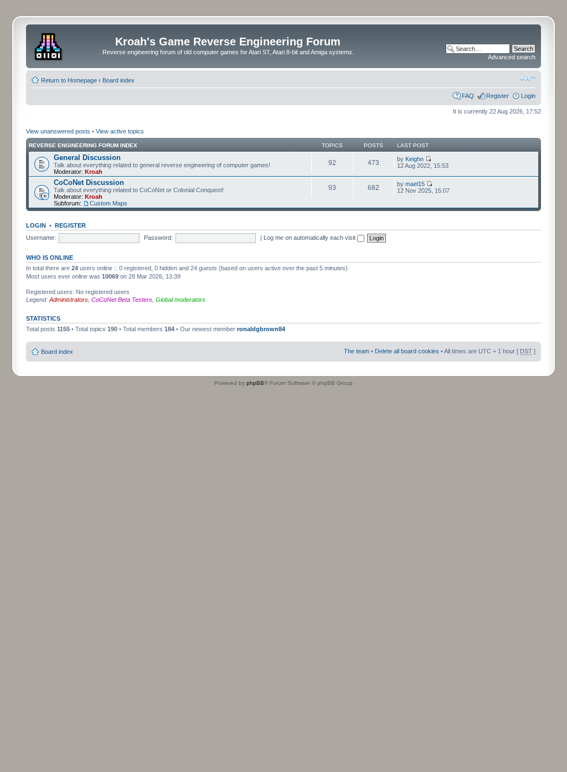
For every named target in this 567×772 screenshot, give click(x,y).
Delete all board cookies (407, 351)
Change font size (527, 78)
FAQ (468, 95)
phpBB (255, 383)
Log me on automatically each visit (310, 237)
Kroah (93, 171)
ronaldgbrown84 (261, 329)
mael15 (415, 184)
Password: (158, 237)
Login (528, 95)
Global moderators (180, 299)
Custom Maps (108, 203)
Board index (118, 80)
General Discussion (87, 157)
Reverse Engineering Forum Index (83, 145)
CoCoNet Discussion (89, 182)
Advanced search (511, 57)
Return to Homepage (69, 80)
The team (356, 351)
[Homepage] (49, 45)
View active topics (120, 131)
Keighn (414, 159)
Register (497, 95)
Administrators (68, 299)
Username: (41, 237)
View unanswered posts (58, 131)
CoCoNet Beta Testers (121, 299)
